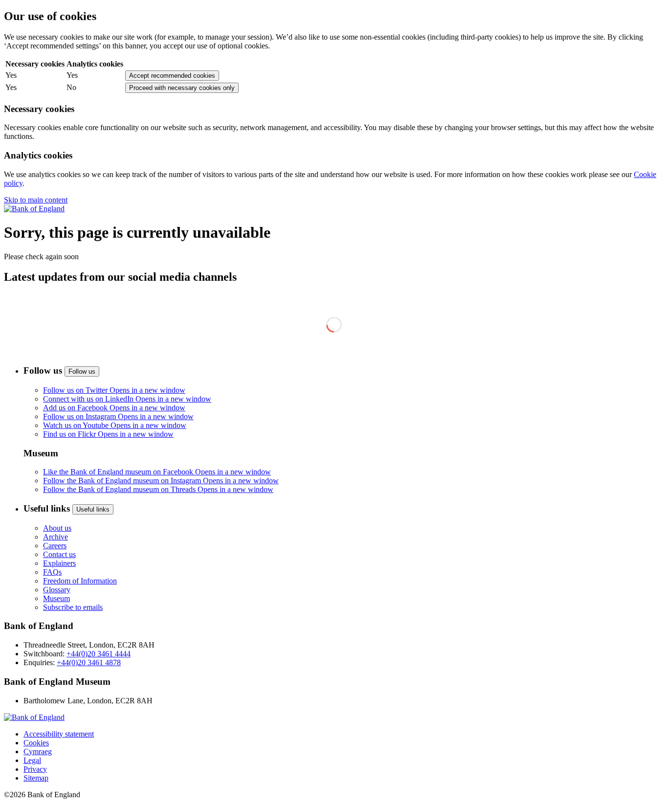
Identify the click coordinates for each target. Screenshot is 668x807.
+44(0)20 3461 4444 (99, 654)
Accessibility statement (58, 734)
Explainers (59, 563)
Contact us (59, 554)
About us (57, 528)
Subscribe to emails (73, 607)
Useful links (93, 509)
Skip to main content (35, 200)
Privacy (35, 769)
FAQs (52, 572)
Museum (56, 598)
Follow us (81, 371)
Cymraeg (37, 751)
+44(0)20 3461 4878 (89, 662)
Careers (55, 545)
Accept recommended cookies (172, 75)
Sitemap (35, 778)
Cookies (36, 743)
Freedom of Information (80, 581)
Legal (32, 760)
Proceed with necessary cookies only (182, 87)
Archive (55, 537)
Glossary (56, 589)
